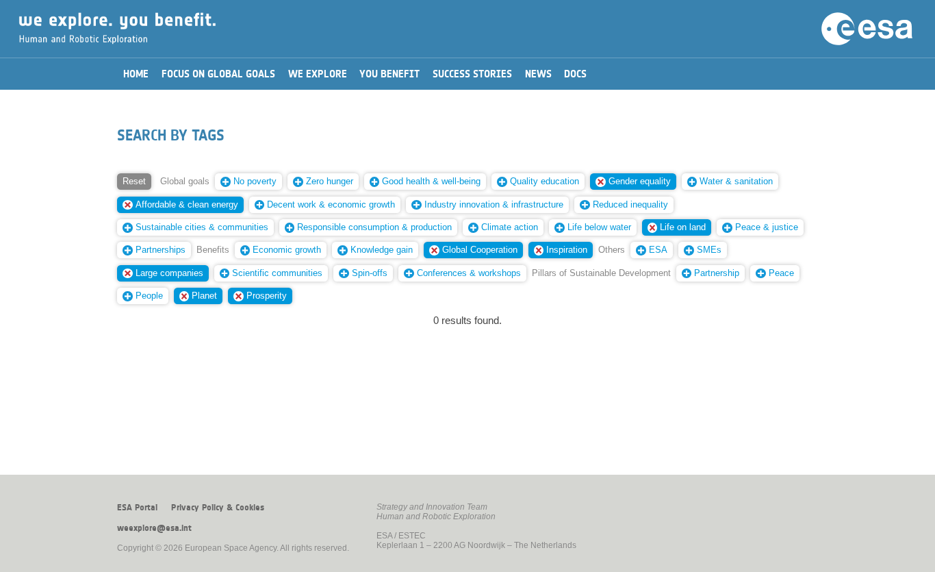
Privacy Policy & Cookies (217, 507)
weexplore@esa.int (154, 528)
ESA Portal (137, 507)
